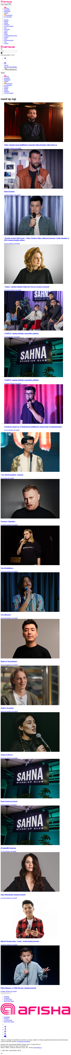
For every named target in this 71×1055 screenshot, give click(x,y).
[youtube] (5, 1037)
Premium (6, 24)
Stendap (6, 20)
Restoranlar (9, 15)
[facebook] (5, 1029)
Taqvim (6, 43)
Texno (6, 31)
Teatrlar (6, 13)
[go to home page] (6, 2)
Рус (2, 4)
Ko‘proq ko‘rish (5, 993)
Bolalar (6, 21)
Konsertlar (7, 9)
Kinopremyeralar (8, 40)
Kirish (6, 4)
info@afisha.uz (37, 1047)
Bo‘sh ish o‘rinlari (9, 1001)
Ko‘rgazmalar (8, 16)
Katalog (6, 37)
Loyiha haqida (8, 999)
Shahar (6, 23)
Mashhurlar (7, 11)
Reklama (6, 996)
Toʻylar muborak (8, 26)
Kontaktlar (7, 998)
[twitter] (5, 1034)
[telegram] (5, 1027)
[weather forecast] (37, 60)
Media (6, 34)
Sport (5, 38)
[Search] (9, 4)
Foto (5, 27)
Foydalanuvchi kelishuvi (23, 1041)
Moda (5, 32)
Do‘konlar (7, 29)
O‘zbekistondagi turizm (10, 35)
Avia (5, 42)
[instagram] (5, 1032)
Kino (7, 8)
